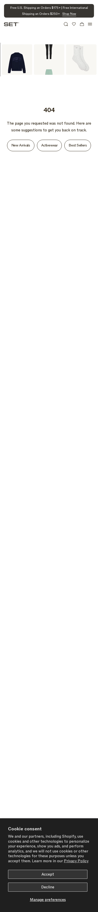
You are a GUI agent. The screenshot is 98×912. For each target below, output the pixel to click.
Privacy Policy (76, 861)
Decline (47, 887)
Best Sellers (78, 145)
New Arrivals (20, 145)
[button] (66, 24)
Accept (47, 874)
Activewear (49, 145)
